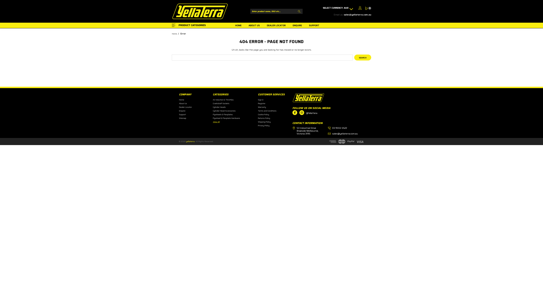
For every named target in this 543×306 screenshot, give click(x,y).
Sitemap (182, 118)
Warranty (262, 107)
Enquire (182, 110)
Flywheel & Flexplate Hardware (226, 118)
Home (181, 99)
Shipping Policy (264, 121)
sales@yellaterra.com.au (357, 14)
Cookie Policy (263, 114)
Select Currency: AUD (336, 8)
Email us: (338, 14)
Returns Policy (264, 118)
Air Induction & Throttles (223, 99)
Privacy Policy (264, 125)
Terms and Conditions (267, 110)
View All (216, 121)
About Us (183, 103)
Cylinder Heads (219, 107)
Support (182, 114)
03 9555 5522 (339, 128)
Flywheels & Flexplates (223, 114)
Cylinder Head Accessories (224, 110)
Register (261, 103)
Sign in (260, 99)
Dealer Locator (185, 107)
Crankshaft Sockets (221, 103)
